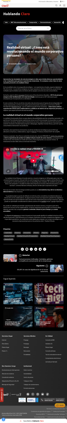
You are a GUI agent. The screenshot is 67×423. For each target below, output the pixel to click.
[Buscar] (56, 5)
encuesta (21, 95)
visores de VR (9, 239)
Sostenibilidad (27, 373)
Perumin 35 (54, 233)
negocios (44, 233)
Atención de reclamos (8, 373)
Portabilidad (27, 354)
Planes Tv (4, 351)
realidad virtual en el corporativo (27, 236)
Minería (36, 233)
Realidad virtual (9, 236)
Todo (6, 22)
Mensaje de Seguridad (8, 384)
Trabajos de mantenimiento (31, 384)
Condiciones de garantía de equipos (41, 411)
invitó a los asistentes (57, 136)
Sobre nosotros (28, 370)
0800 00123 (60, 400)
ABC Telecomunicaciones (18, 22)
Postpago (26, 343)
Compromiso (33, 22)
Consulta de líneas (50, 351)
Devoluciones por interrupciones (11, 370)
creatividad (8, 233)
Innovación (57, 22)
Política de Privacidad (59, 411)
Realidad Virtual (16, 107)
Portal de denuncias (29, 388)
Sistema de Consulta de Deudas (56, 417)
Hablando (16, 14)
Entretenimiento (45, 22)
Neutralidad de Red (39, 417)
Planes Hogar (5, 347)
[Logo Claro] (5, 5)
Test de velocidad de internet (53, 354)
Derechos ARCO (40, 414)
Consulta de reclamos (8, 377)
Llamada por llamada (51, 362)
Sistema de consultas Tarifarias (56, 414)
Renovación (27, 351)
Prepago (26, 340)
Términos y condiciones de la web (55, 408)
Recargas (26, 347)
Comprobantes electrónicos (53, 358)
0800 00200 (49, 400)
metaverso (16, 215)
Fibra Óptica (5, 343)
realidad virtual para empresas (50, 236)
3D (58, 103)
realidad (43, 201)
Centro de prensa (28, 377)
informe (34, 132)
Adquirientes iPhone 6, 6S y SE (10, 381)
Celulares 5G (48, 343)
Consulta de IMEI (50, 340)
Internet (4, 340)
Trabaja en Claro (28, 381)
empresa (17, 233)
